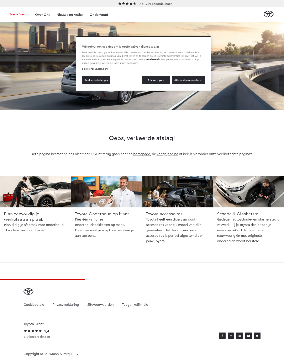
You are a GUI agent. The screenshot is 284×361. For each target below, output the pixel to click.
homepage (141, 153)
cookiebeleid (153, 59)
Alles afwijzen (156, 79)
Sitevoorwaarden (100, 304)
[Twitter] (257, 336)
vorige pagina (167, 153)
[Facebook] (222, 336)
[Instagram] (231, 336)
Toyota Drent (18, 14)
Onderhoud (99, 14)
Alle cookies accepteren (188, 79)
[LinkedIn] (239, 336)
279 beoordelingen (159, 3)
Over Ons (42, 14)
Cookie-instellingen (96, 79)
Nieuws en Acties (70, 14)
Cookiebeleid (33, 304)
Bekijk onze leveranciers (95, 68)
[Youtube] (248, 336)
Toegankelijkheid (135, 304)
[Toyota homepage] (269, 14)
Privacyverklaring (66, 304)
